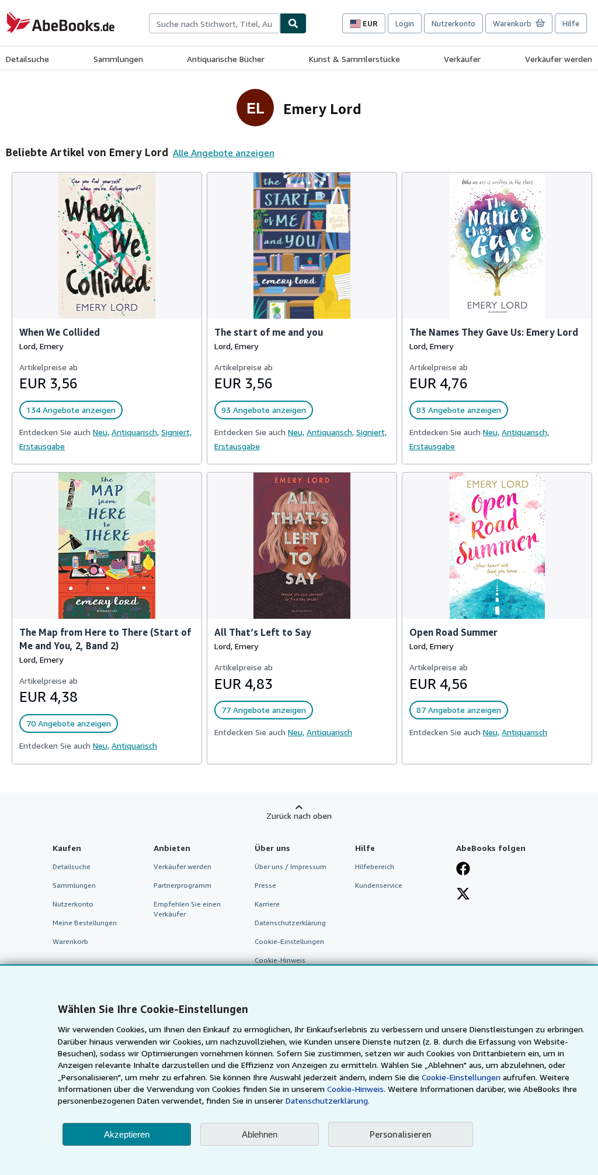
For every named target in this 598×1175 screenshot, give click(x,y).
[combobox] (214, 23)
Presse (265, 885)
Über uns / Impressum (290, 866)
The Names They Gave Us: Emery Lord (493, 332)
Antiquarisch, (135, 432)
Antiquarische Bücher (226, 59)
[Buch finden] (293, 23)
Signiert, (176, 432)
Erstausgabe (42, 446)
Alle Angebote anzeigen (223, 152)
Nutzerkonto (453, 23)
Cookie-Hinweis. (356, 1089)
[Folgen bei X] (463, 895)
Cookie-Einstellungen (461, 1077)
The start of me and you (268, 332)
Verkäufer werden (558, 59)
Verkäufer (462, 59)
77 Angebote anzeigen (263, 710)
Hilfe (570, 23)
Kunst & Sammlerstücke (354, 59)
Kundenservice (378, 885)
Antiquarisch (134, 745)
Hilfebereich (374, 866)
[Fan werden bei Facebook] (463, 870)
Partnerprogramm (182, 885)
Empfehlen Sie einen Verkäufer (187, 909)
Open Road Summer (453, 632)
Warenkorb (70, 941)
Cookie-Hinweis (280, 960)
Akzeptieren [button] (127, 1134)
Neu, (101, 432)
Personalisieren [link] (401, 1134)
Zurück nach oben (299, 816)
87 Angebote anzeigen (458, 710)
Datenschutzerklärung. (328, 1100)
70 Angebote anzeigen (68, 723)
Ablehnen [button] (259, 1134)
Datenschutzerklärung (290, 922)
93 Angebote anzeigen (263, 410)
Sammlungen (118, 59)
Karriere (267, 904)
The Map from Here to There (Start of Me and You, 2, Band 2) (105, 639)
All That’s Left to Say (262, 632)
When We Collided (59, 332)
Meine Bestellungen (85, 922)
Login (404, 23)
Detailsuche (27, 59)
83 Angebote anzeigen (458, 410)
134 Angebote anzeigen (71, 410)
